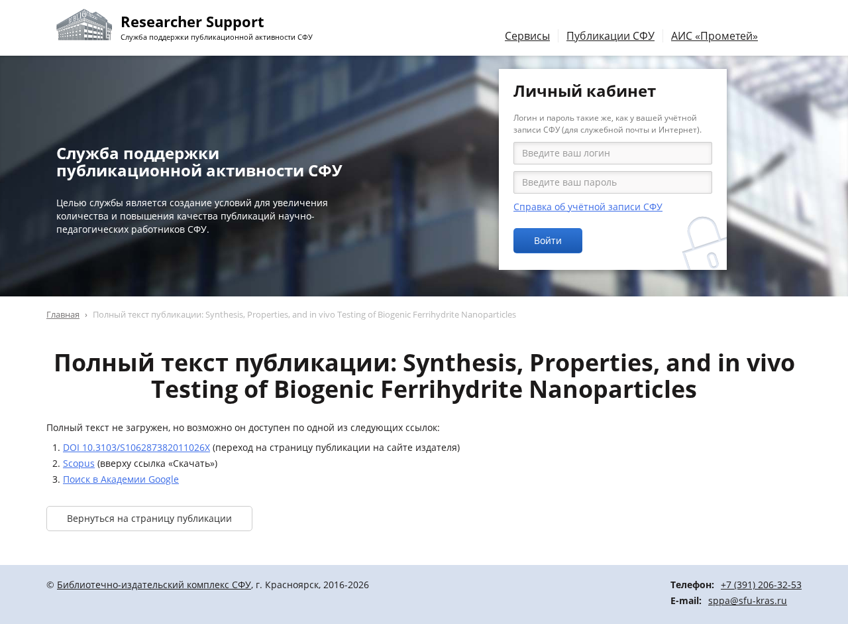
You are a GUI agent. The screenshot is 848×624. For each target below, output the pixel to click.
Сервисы (527, 35)
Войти (548, 240)
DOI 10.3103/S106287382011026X (136, 447)
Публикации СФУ (610, 35)
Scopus (79, 463)
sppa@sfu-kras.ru (747, 600)
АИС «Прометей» (714, 35)
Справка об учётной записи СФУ (587, 206)
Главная (63, 314)
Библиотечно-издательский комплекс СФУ (154, 584)
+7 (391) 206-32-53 (761, 584)
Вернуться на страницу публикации (149, 518)
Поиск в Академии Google (121, 479)
